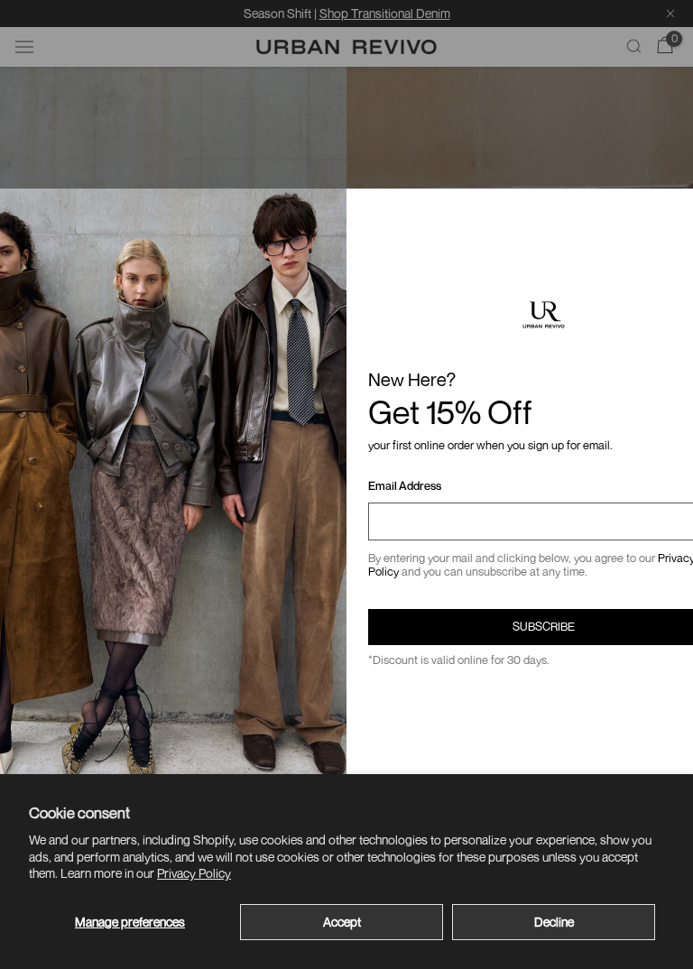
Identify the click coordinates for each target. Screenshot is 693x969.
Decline (554, 921)
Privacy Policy (194, 873)
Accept (342, 921)
